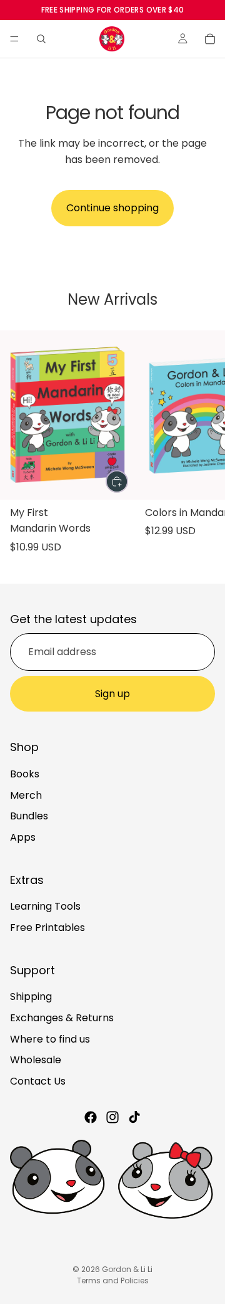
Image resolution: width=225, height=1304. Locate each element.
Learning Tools (45, 907)
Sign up (112, 693)
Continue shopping (112, 208)
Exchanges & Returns (62, 1018)
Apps (23, 837)
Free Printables (47, 927)
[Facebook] (90, 1117)
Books (24, 774)
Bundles (29, 816)
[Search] (41, 39)
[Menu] (14, 38)
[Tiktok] (134, 1117)
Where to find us (50, 1039)
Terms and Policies (113, 1280)
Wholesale (35, 1060)
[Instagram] (112, 1117)
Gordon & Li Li (127, 1269)
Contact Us (38, 1081)
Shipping (31, 997)
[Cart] (210, 39)
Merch (26, 795)
